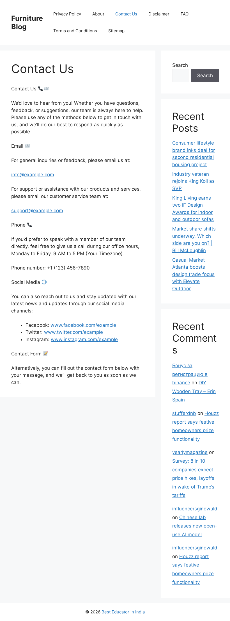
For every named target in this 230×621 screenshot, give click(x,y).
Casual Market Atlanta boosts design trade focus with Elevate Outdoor (193, 274)
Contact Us (126, 14)
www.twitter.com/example (73, 332)
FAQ (184, 14)
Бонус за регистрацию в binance (190, 374)
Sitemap (116, 30)
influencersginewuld (194, 509)
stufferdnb (184, 413)
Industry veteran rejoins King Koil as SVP (193, 181)
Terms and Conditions (75, 30)
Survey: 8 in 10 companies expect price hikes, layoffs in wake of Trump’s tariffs (193, 478)
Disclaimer (158, 14)
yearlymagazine (190, 452)
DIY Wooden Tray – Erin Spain (194, 391)
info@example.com (32, 174)
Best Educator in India (123, 612)
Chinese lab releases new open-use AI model (194, 526)
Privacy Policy (67, 14)
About (98, 14)
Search (180, 65)
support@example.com (37, 210)
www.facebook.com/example (83, 325)
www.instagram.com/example (84, 339)
